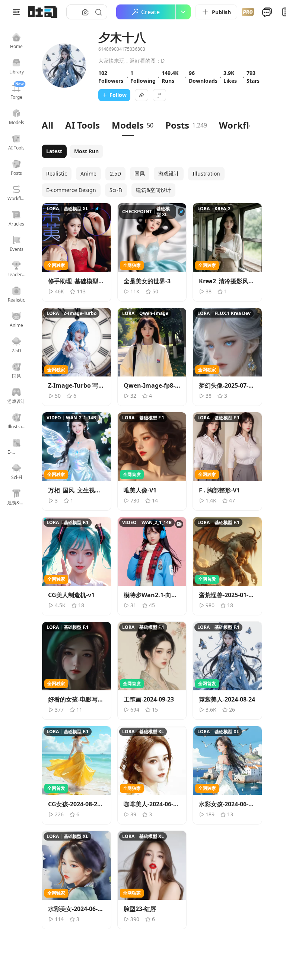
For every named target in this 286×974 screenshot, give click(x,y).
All (47, 125)
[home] (42, 11)
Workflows (243, 125)
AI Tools (82, 125)
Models (128, 125)
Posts (177, 125)
